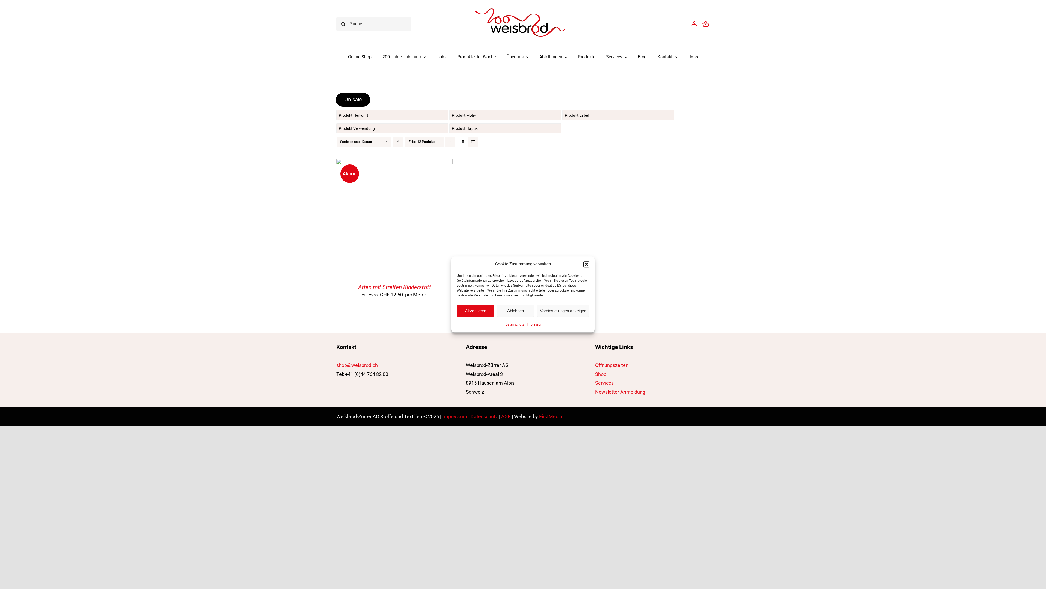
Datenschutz (515, 324)
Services (604, 383)
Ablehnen (515, 310)
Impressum (535, 324)
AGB (506, 416)
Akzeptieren (475, 310)
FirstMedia (550, 416)
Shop (600, 374)
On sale (353, 99)
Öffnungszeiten (611, 365)
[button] (586, 264)
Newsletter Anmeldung (620, 392)
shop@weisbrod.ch (357, 365)
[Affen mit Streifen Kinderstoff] (394, 163)
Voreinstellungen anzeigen (563, 310)
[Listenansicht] (473, 142)
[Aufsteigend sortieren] (398, 142)
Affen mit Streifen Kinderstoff (394, 287)
